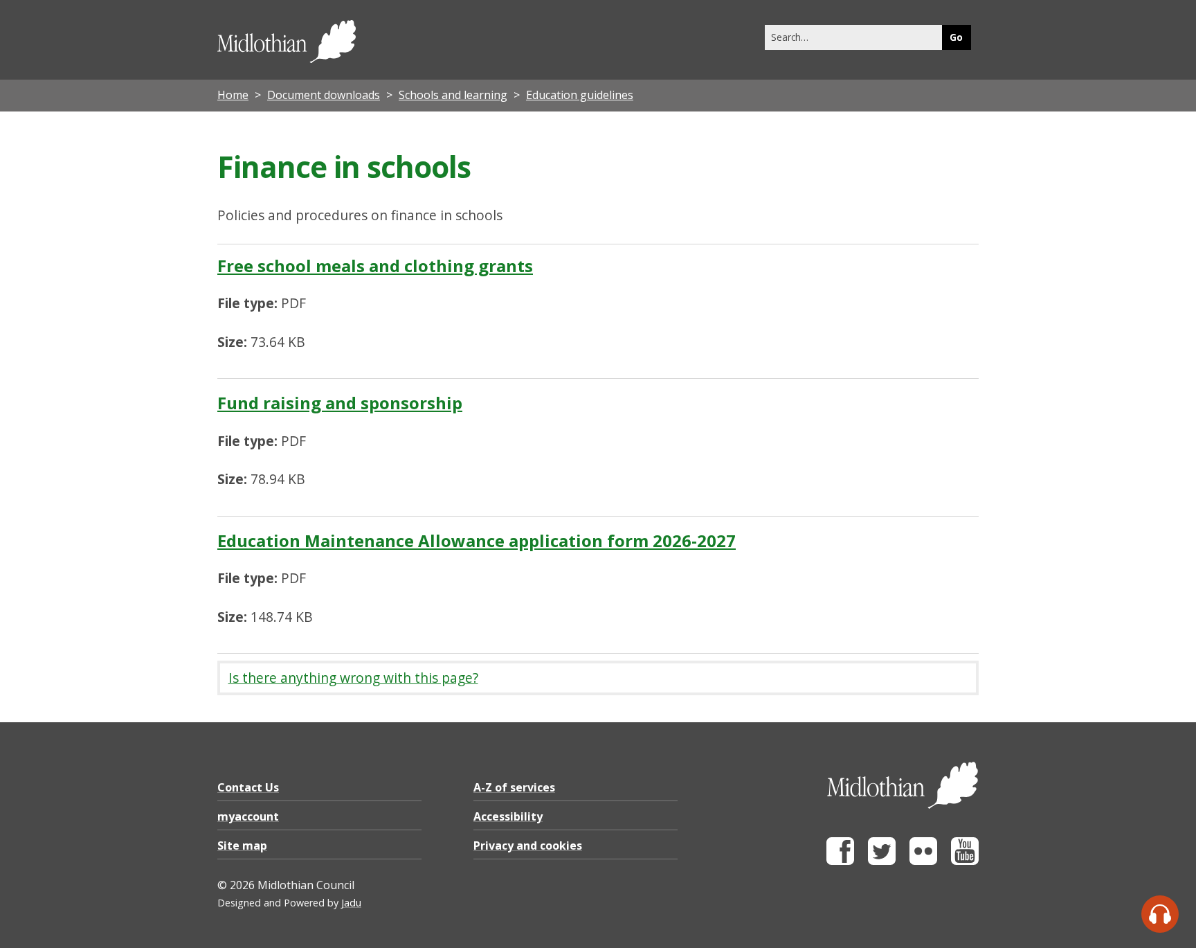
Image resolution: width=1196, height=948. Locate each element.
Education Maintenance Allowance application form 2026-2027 (476, 540)
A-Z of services (514, 787)
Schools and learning (453, 94)
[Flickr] (923, 861)
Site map (242, 845)
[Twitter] (882, 861)
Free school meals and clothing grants (375, 265)
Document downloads (323, 94)
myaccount (248, 816)
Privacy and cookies (527, 845)
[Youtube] (965, 861)
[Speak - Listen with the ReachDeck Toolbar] (1160, 914)
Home (232, 94)
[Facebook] (840, 861)
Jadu (351, 902)
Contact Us (248, 787)
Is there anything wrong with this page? (353, 677)
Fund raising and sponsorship (339, 402)
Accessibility (508, 816)
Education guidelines (579, 94)
